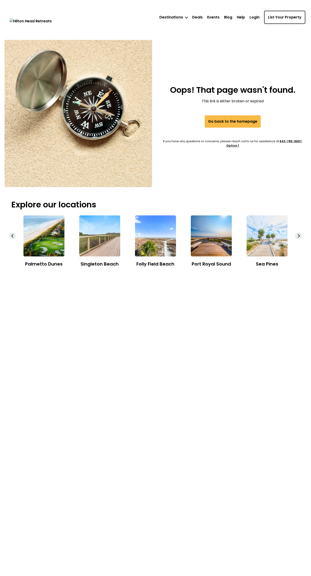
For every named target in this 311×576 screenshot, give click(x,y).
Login (255, 17)
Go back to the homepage (232, 121)
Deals (197, 17)
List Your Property (284, 17)
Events (213, 17)
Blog (228, 17)
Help (241, 17)
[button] (298, 235)
